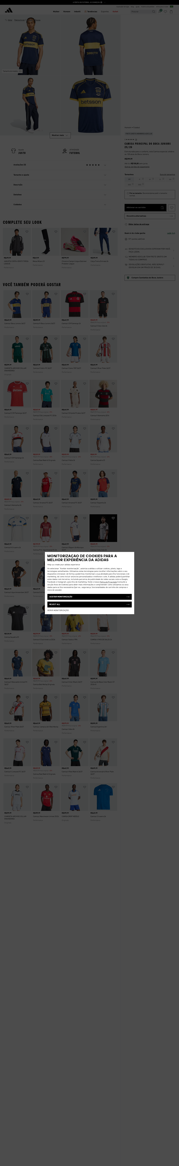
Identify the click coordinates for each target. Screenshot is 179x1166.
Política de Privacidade (108, 582)
